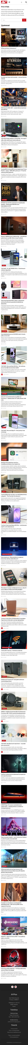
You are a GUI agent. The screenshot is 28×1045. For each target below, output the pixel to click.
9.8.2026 (4, 565)
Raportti (5, 933)
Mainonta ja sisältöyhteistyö (14, 1032)
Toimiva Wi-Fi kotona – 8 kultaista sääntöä (11, 650)
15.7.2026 (4, 946)
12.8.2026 (4, 502)
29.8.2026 (4, 54)
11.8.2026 (4, 534)
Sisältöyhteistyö (7, 554)
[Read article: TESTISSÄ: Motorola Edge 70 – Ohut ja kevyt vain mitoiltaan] (14, 420)
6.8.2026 (4, 596)
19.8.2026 (4, 278)
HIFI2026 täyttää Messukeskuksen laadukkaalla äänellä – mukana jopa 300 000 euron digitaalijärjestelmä (13, 204)
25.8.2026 (4, 116)
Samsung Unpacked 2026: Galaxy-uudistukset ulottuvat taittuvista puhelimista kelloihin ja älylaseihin (12, 302)
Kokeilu (4, 676)
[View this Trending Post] (2, 374)
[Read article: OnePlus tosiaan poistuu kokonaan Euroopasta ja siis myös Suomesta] (14, 763)
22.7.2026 (4, 657)
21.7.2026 (6, 689)
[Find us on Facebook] (12, 987)
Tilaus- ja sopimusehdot (14, 1035)
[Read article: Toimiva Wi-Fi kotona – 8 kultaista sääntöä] (14, 640)
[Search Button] (26, 2)
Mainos (4, 584)
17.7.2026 (4, 782)
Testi (4, 135)
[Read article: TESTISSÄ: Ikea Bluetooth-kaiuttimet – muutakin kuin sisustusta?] (14, 733)
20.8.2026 (4, 214)
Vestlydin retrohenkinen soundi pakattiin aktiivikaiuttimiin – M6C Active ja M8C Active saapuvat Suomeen (12, 904)
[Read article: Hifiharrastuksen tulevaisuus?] (14, 37)
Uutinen (4, 104)
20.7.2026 (7, 751)
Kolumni (4, 45)
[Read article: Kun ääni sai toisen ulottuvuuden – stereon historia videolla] (14, 66)
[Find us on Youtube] (16, 987)
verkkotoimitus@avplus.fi (14, 1021)
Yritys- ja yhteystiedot (14, 1030)
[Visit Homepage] (4, 2)
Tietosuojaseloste (14, 1037)
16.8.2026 (4, 440)
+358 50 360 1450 (15, 1017)
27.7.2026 (7, 628)
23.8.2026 (4, 146)
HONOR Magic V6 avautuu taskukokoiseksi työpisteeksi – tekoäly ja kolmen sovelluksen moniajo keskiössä (12, 806)
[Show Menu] (9, 2)
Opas (4, 74)
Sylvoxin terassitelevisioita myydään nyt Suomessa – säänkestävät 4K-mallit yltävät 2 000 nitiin (13, 398)
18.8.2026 (4, 343)
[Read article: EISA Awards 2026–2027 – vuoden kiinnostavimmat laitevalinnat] (14, 97)
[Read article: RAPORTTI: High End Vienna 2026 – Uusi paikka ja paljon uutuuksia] (14, 926)
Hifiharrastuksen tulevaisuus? (8, 48)
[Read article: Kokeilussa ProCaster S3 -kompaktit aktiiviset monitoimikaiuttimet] (14, 669)
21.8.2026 (4, 180)
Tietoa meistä (14, 1028)
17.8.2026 (6, 374)
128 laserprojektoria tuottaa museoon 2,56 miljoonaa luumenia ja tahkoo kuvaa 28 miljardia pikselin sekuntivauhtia (13, 871)
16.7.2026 (4, 814)
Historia (5, 834)
